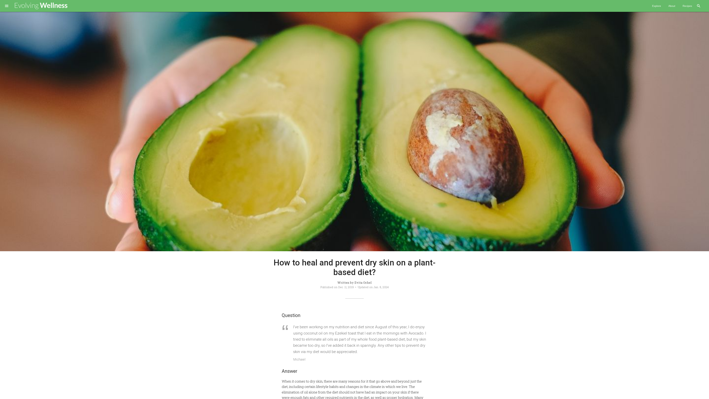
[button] (6, 6)
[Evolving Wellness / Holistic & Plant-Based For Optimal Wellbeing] (41, 6)
